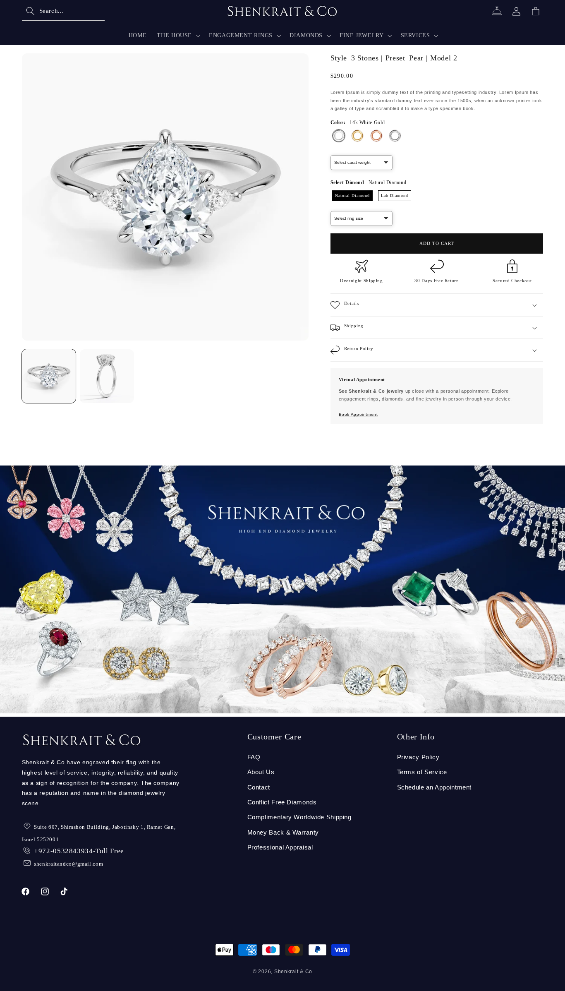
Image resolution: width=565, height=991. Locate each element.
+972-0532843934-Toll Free (79, 851)
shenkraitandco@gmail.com (68, 864)
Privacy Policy (418, 757)
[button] (63, 11)
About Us (261, 772)
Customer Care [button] (274, 736)
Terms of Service (422, 772)
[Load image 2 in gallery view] (107, 376)
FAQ (254, 757)
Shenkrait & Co (293, 971)
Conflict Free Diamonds (282, 802)
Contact (258, 787)
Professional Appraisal (280, 847)
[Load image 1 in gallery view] (49, 376)
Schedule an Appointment (434, 787)
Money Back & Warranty (283, 832)
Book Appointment (358, 415)
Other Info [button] (416, 736)
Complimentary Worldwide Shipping (299, 817)
